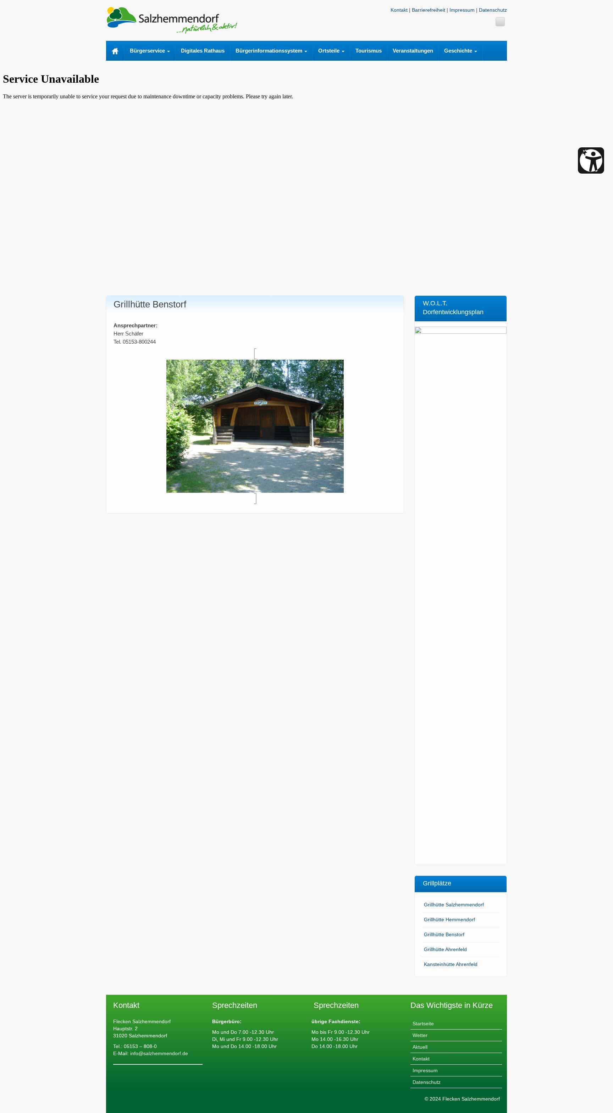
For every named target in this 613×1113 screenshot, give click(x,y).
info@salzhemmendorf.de (158, 1053)
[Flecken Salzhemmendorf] (171, 19)
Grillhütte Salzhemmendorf (454, 904)
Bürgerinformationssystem (270, 51)
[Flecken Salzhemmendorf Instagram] (500, 21)
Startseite (423, 1023)
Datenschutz (493, 10)
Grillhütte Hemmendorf (449, 919)
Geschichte (459, 51)
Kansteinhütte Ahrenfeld (450, 964)
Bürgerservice (148, 51)
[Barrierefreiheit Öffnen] (591, 160)
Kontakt (399, 10)
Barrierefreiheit (428, 10)
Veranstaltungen (413, 51)
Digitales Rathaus (203, 51)
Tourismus (368, 51)
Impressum (462, 10)
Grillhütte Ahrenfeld (445, 949)
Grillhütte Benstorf (444, 934)
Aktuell (420, 1047)
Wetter (420, 1035)
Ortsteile (329, 51)
